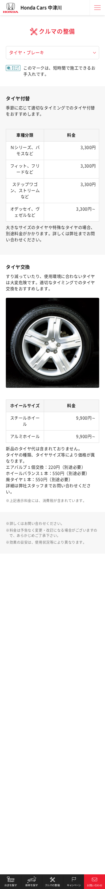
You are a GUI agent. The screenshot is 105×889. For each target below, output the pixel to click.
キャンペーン (73, 881)
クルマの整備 (52, 881)
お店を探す (10, 881)
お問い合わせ (94, 881)
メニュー (97, 7)
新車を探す (31, 881)
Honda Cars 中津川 (41, 7)
